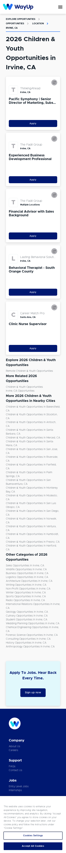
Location (38, 23)
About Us (14, 746)
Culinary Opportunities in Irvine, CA (27, 615)
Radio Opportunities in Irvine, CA (25, 600)
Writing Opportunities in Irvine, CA (26, 585)
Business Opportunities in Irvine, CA (27, 573)
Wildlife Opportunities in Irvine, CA (26, 569)
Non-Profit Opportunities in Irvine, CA (28, 588)
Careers (13, 750)
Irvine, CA (12, 28)
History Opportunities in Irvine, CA (26, 642)
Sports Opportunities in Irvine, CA (26, 596)
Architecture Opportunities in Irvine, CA (29, 581)
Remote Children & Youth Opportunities (29, 371)
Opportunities (15, 23)
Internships (15, 790)
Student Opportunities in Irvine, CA (26, 619)
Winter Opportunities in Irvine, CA (26, 592)
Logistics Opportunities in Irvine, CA (27, 577)
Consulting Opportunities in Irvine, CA (28, 639)
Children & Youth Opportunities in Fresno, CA (33, 542)
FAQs (12, 766)
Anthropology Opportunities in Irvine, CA (30, 646)
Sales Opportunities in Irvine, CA (25, 565)
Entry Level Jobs (19, 786)
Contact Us (15, 770)
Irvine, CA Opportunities (20, 391)
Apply (33, 123)
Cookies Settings (33, 835)
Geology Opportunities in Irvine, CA (27, 612)
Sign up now (33, 692)
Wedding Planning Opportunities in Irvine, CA (32, 623)
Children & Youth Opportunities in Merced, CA (33, 437)
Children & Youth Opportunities (24, 387)
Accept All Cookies (33, 846)
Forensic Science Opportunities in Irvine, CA (32, 635)
